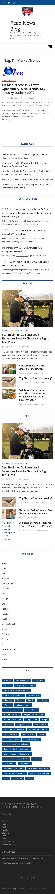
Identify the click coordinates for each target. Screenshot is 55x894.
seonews (36, 759)
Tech (4, 644)
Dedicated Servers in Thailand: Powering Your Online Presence (35, 524)
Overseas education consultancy (16, 749)
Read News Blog (22, 26)
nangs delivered (23, 724)
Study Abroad (9, 764)
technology (17, 778)
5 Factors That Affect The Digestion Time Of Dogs (32, 367)
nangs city (8, 724)
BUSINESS (38, 680)
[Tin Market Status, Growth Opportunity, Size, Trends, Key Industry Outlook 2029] (27, 71)
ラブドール (7, 209)
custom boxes (33, 695)
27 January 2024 (26, 404)
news (41, 734)
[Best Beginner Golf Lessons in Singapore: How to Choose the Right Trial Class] (27, 308)
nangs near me (28, 734)
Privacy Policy (46, 888)
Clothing (7, 685)
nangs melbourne (10, 734)
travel (29, 778)
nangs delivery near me (38, 729)
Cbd (3, 573)
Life (11, 331)
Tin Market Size (28, 105)
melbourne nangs (22, 705)
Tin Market (9, 102)
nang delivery (31, 710)
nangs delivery (40, 724)
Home (22, 888)
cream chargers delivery (13, 695)
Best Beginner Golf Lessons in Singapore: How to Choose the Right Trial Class (25, 338)
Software (6, 634)
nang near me (31, 719)
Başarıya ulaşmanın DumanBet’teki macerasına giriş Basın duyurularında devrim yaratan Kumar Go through (26, 213)
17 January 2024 (26, 518)
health (30, 700)
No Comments (28, 98)
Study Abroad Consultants (14, 773)
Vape (4, 654)
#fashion (7, 680)
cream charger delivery (25, 685)
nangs (44, 719)
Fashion (5, 588)
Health (5, 598)
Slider (25, 331)
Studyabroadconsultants (39, 773)
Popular (18, 331)
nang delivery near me (12, 719)
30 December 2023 (26, 530)
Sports (5, 639)
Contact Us (32, 888)
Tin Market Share (15, 105)
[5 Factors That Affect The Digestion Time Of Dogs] (9, 369)
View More (10, 119)
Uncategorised (9, 80)
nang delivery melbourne (33, 714)
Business (5, 331)
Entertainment (8, 583)
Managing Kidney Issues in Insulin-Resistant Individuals (27, 179)
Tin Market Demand (21, 102)
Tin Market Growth (36, 102)
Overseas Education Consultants (17, 754)
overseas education (31, 739)
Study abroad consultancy (38, 768)
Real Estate (7, 619)
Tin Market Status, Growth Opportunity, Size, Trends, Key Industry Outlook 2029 (23, 89)
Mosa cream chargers (12, 710)
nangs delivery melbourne (14, 729)
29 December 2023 (10, 98)
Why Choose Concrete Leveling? (35, 378)
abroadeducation (22, 680)
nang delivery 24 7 (11, 714)
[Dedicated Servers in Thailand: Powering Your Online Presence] (9, 531)
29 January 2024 (26, 373)
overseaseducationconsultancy (16, 744)
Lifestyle (7, 705)
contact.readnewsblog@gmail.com (19, 863)
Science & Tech (8, 624)
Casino (5, 568)
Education (6, 578)
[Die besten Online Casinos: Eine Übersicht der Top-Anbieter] (9, 514)
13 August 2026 (8, 347)
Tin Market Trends (42, 105)
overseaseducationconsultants (16, 759)
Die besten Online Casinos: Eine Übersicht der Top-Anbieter (35, 512)
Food (4, 593)
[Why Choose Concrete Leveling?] (9, 382)
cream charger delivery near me (16, 690)
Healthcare (43, 700)
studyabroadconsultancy (13, 768)
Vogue (4, 659)
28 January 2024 (26, 382)
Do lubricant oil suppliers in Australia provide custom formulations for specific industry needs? (33, 395)
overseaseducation (11, 739)
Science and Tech (9, 844)
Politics (5, 608)
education (8, 700)
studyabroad (24, 764)
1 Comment (40, 518)
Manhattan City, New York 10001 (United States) (24, 858)
